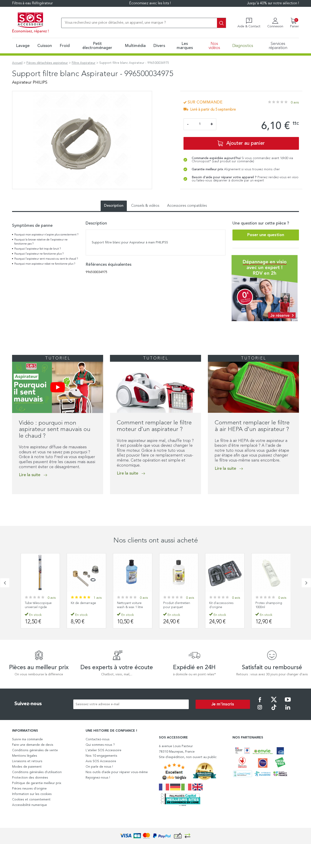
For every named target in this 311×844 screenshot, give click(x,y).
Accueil (17, 63)
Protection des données (30, 777)
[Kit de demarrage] (86, 572)
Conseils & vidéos (145, 206)
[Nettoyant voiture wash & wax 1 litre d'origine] (132, 572)
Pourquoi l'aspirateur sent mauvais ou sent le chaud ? (46, 259)
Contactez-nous (98, 739)
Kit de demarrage (83, 603)
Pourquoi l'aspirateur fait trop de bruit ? (37, 249)
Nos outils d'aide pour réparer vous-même (117, 772)
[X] (274, 702)
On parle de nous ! (99, 766)
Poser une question (265, 235)
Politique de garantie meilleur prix (36, 783)
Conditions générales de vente (35, 750)
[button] (13, 503)
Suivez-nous (28, 703)
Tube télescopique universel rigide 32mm (38, 607)
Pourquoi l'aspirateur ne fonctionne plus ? (39, 254)
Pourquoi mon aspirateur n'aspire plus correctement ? (46, 234)
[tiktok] (274, 710)
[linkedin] (288, 710)
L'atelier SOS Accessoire (103, 750)
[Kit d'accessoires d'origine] (224, 572)
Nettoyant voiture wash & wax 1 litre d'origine (130, 607)
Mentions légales (24, 755)
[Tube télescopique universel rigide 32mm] (40, 572)
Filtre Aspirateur (83, 63)
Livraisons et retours (27, 761)
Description (113, 206)
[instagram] (260, 710)
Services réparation (278, 46)
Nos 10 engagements (101, 755)
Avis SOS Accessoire (101, 761)
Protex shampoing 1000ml (268, 605)
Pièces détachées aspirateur (47, 63)
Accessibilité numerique (29, 805)
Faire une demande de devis (32, 744)
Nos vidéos (214, 46)
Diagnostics (242, 46)
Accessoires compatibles (187, 206)
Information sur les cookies (32, 794)
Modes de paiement (27, 766)
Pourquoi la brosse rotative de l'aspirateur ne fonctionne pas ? (41, 241)
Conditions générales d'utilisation (37, 772)
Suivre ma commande (27, 739)
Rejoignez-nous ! (98, 777)
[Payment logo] (155, 836)
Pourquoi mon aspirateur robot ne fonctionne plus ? (44, 264)
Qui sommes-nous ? (100, 744)
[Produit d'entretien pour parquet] (178, 572)
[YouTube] (288, 702)
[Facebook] (260, 702)
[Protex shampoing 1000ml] (271, 572)
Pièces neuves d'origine (29, 788)
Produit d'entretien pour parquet (176, 605)
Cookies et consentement (31, 799)
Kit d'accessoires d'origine (221, 605)
